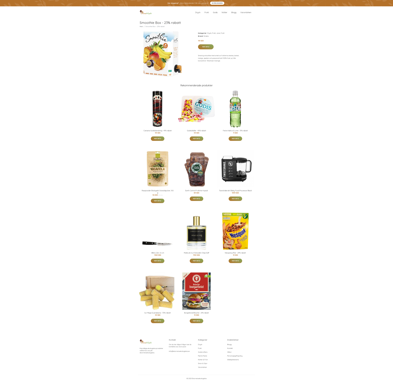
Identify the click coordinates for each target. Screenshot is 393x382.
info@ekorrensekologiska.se (179, 351)
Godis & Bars (202, 352)
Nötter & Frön (203, 360)
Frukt (206, 12)
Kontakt (230, 348)
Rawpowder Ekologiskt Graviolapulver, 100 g (158, 192)
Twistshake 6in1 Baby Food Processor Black (235, 191)
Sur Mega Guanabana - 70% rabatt (157, 313)
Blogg (233, 12)
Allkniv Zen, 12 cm (157, 253)
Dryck (197, 12)
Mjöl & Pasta (202, 356)
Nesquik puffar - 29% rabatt (235, 253)
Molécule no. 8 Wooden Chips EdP (196, 253)
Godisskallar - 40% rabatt (196, 131)
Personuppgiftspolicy (234, 356)
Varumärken (245, 12)
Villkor (229, 352)
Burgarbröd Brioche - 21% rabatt (196, 313)
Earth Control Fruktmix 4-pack (196, 191)
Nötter (224, 12)
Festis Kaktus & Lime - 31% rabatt (235, 131)
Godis (215, 12)
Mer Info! (205, 47)
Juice (218, 33)
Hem (141, 26)
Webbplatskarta (233, 360)
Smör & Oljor (202, 363)
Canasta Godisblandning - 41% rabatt (157, 131)
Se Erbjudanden (217, 3)
